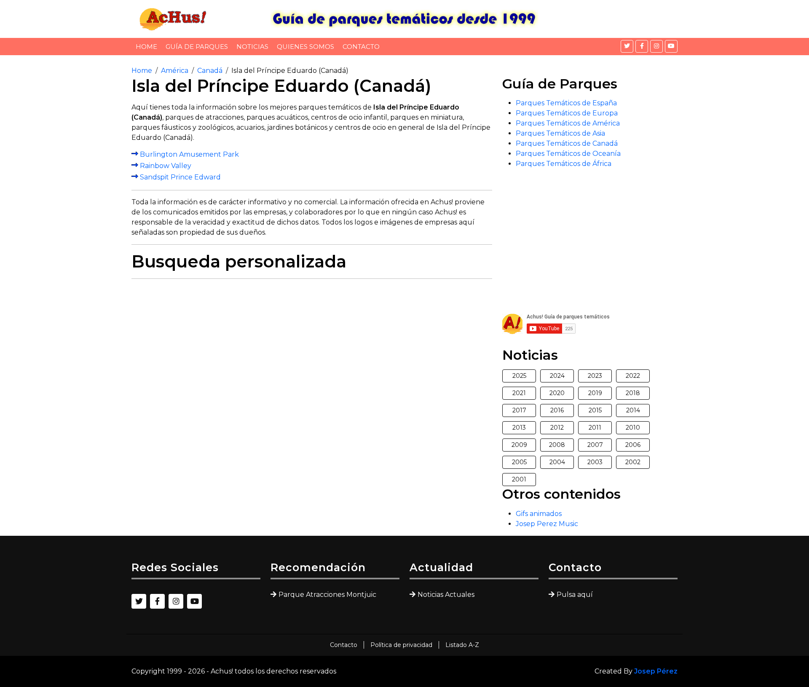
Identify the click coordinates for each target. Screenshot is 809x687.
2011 (595, 427)
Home (146, 47)
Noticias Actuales (446, 595)
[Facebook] (641, 46)
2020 (557, 393)
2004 (557, 462)
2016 (557, 410)
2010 (633, 427)
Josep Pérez (656, 671)
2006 (632, 445)
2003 (595, 462)
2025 (519, 376)
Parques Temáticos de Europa (567, 113)
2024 (557, 376)
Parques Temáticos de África (563, 164)
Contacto (361, 47)
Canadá (209, 71)
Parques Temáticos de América (568, 123)
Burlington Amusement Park (189, 154)
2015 (595, 410)
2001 (519, 479)
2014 (633, 410)
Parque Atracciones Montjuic (327, 595)
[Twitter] (627, 46)
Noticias (252, 47)
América (174, 71)
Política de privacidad (401, 645)
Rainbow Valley (165, 165)
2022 (633, 376)
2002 (632, 462)
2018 (633, 393)
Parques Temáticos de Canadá (567, 143)
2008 (557, 445)
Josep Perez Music (547, 524)
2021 (519, 393)
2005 (519, 462)
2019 (595, 393)
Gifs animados (539, 514)
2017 (519, 410)
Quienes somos (305, 47)
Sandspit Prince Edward (180, 177)
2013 (519, 427)
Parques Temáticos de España (566, 103)
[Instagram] (656, 46)
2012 (557, 427)
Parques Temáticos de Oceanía (568, 154)
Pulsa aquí (575, 595)
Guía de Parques (197, 47)
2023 (595, 376)
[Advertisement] (311, 345)
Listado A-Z (462, 645)
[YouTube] (671, 46)
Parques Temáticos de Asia (560, 133)
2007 (595, 445)
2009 (519, 445)
